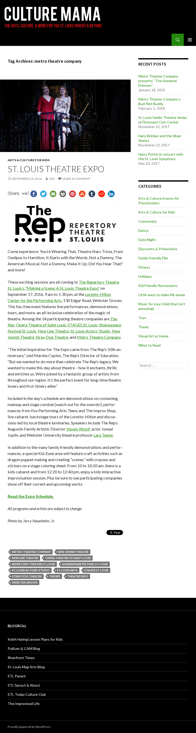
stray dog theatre (27, 576)
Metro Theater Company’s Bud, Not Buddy (159, 101)
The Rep (54, 576)
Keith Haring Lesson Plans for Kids (35, 639)
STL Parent (17, 676)
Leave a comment (76, 179)
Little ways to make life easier (161, 295)
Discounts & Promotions (157, 249)
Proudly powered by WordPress (29, 727)
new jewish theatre (73, 551)
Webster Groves (25, 582)
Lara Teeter (103, 435)
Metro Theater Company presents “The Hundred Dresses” (158, 80)
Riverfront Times (21, 657)
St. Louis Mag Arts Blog (26, 667)
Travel (143, 327)
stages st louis (96, 570)
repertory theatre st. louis (33, 564)
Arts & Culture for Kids (29, 160)
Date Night (147, 239)
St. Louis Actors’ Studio (90, 330)
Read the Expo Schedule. (31, 496)
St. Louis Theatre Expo (56, 169)
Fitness (144, 267)
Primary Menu (190, 40)
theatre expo (77, 576)
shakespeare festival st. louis (85, 564)
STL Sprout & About (24, 685)
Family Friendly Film (153, 258)
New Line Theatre (53, 330)
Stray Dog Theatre (52, 337)
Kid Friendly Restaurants (158, 285)
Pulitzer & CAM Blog (24, 648)
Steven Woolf (78, 428)
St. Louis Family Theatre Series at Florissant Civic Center (162, 119)
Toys (142, 317)
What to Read (149, 345)
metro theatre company (31, 551)
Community (147, 221)
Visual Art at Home (153, 336)
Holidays (145, 276)
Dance (143, 230)
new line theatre (25, 558)
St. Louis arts (67, 570)
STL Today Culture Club (27, 694)
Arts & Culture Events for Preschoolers (158, 200)
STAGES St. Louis (82, 324)
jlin (52, 179)
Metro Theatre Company (98, 337)
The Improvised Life (24, 703)
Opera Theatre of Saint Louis (41, 324)
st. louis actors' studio (31, 570)
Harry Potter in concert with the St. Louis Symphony (160, 156)
